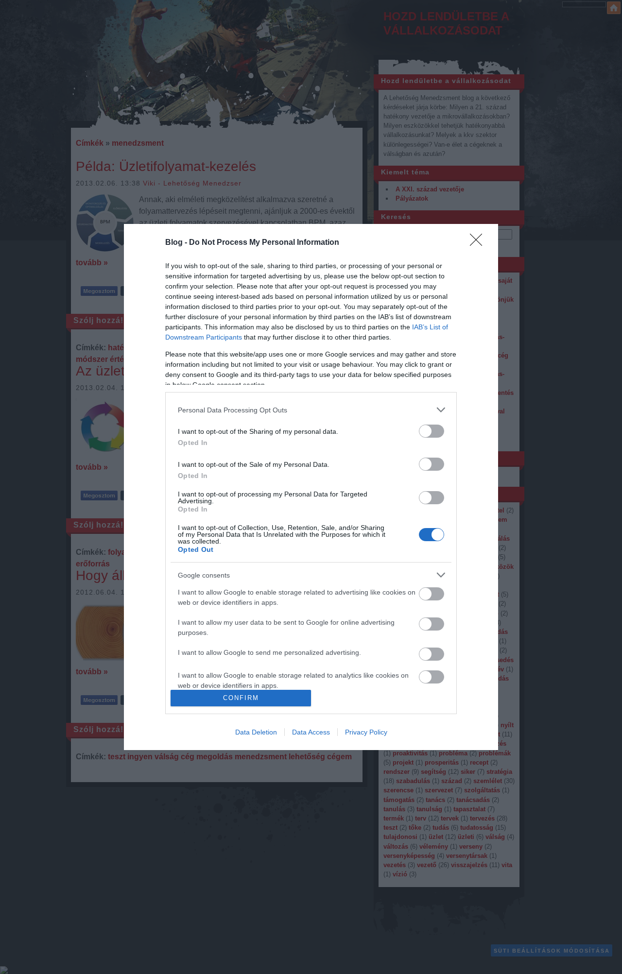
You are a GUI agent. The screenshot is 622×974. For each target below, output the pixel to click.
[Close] (479, 243)
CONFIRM (241, 697)
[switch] (431, 431)
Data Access (311, 732)
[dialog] (311, 487)
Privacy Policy (366, 732)
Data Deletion (256, 732)
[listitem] (311, 410)
